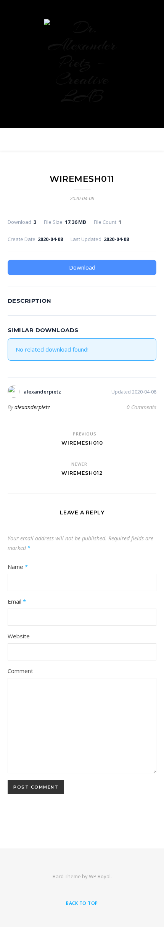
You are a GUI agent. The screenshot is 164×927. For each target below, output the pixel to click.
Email (17, 601)
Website (19, 636)
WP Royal (100, 876)
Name (18, 566)
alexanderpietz (32, 407)
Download (82, 267)
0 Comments (141, 407)
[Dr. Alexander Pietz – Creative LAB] (82, 62)
